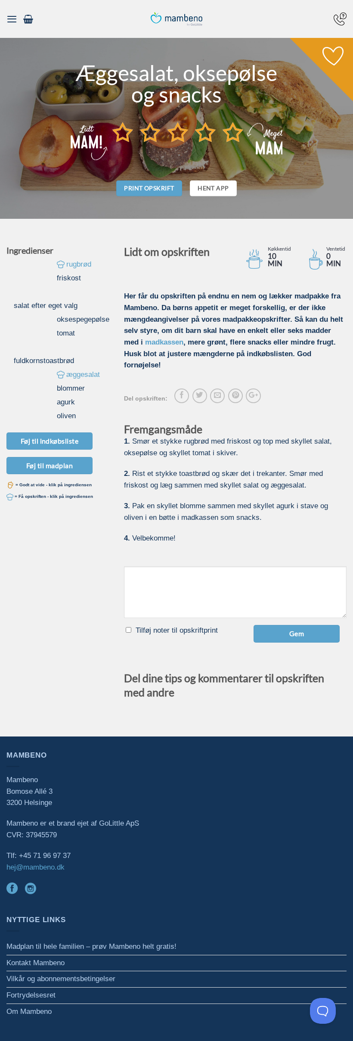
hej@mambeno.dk (35, 867)
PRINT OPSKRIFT (149, 188)
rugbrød (78, 264)
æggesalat (83, 374)
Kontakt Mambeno (35, 963)
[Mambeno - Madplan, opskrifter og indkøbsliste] (176, 19)
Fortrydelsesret (31, 995)
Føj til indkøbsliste (50, 441)
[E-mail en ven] (217, 395)
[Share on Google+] (253, 395)
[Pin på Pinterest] (235, 395)
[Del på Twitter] (199, 395)
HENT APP (213, 188)
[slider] (178, 132)
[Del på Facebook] (181, 395)
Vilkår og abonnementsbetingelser (60, 979)
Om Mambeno (29, 1011)
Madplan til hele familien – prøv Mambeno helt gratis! (91, 946)
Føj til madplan (49, 465)
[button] (11, 19)
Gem (296, 633)
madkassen (164, 342)
